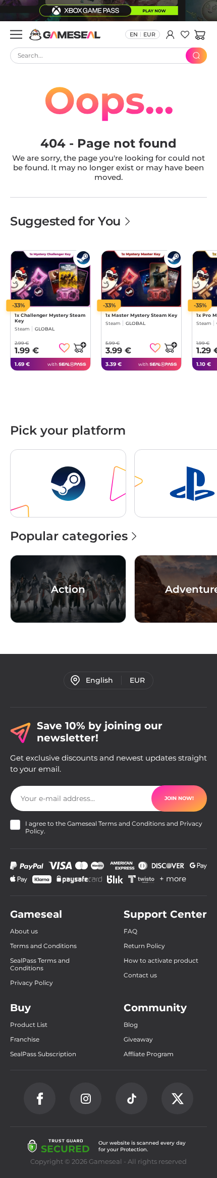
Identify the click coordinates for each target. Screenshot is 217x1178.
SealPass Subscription (43, 1054)
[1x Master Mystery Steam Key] (141, 279)
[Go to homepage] (65, 34)
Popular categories (69, 536)
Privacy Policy (31, 982)
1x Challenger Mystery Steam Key (50, 317)
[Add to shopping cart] (79, 347)
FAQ (130, 931)
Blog (131, 1024)
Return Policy (144, 946)
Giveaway (138, 1039)
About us (24, 931)
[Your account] (170, 34)
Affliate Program (149, 1054)
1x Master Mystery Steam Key (141, 315)
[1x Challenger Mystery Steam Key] (50, 279)
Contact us (140, 975)
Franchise (24, 1039)
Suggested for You (67, 221)
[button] (199, 34)
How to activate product (161, 960)
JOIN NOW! (179, 798)
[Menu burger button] (16, 34)
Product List (28, 1024)
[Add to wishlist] (64, 348)
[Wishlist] (185, 34)
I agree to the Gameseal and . (113, 827)
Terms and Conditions (131, 823)
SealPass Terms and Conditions (40, 964)
